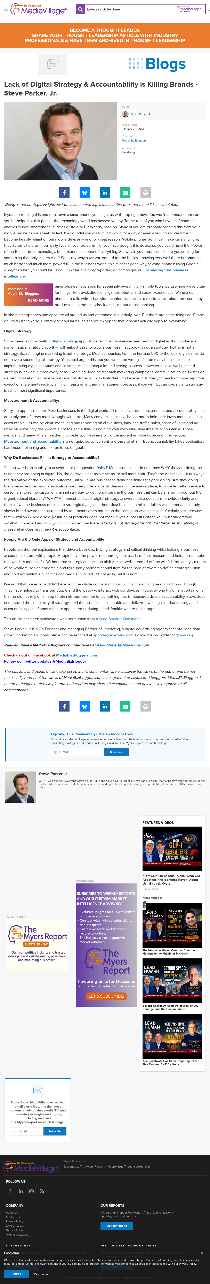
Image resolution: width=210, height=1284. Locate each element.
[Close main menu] (202, 1253)
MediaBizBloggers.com (76, 655)
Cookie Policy (14, 1226)
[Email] (125, 192)
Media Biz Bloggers (134, 140)
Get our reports (117, 1226)
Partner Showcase (17, 1235)
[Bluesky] (85, 192)
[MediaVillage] (39, 9)
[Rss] (42, 1191)
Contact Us (13, 1217)
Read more (41, 1274)
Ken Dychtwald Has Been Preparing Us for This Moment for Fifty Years (171, 1062)
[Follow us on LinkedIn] (21, 1191)
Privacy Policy (14, 1221)
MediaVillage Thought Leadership (129, 1166)
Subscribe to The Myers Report (83, 1166)
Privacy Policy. (188, 1264)
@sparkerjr (185, 635)
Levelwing (128, 152)
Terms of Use (14, 1230)
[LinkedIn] (105, 192)
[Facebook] (64, 192)
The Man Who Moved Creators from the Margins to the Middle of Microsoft (169, 952)
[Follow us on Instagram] (31, 1191)
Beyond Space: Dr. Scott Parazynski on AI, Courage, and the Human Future (170, 1007)
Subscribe (116, 752)
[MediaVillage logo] (31, 1167)
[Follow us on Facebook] (10, 1191)
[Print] (145, 192)
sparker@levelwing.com (113, 635)
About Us (12, 1212)
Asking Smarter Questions (118, 619)
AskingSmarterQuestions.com (122, 645)
